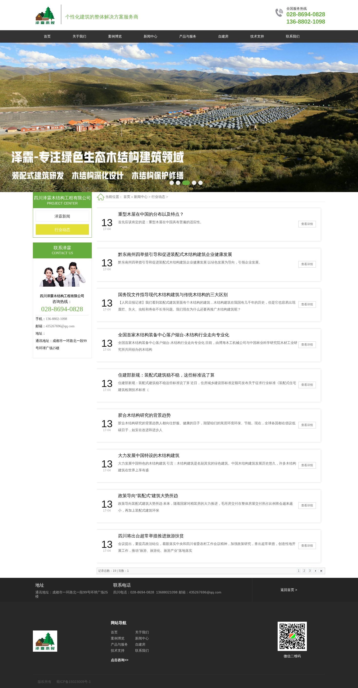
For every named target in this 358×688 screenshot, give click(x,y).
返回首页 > (289, 590)
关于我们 (79, 36)
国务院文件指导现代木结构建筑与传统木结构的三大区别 (173, 294)
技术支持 (257, 36)
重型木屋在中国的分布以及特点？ (151, 214)
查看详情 (307, 224)
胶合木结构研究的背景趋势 (144, 415)
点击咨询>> (119, 660)
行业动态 (62, 230)
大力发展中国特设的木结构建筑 (148, 455)
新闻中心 (150, 36)
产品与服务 (187, 36)
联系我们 (293, 36)
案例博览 (115, 36)
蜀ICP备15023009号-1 (73, 682)
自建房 (223, 36)
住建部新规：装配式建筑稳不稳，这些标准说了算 (166, 375)
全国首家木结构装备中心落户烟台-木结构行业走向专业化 (173, 334)
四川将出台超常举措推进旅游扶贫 (151, 535)
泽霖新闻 (62, 216)
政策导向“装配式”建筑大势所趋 (148, 495)
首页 (47, 36)
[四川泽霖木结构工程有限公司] (45, 23)
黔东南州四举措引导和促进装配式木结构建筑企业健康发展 (175, 254)
